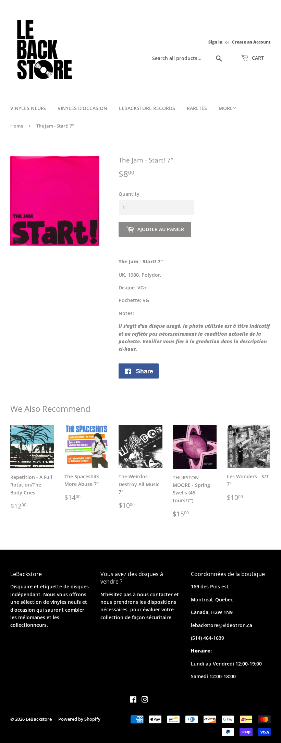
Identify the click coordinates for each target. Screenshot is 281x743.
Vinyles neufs (28, 108)
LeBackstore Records (147, 108)
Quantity (129, 194)
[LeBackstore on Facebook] (133, 700)
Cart (257, 58)
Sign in (215, 42)
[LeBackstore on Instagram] (145, 700)
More (226, 108)
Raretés (197, 108)
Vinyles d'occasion (82, 108)
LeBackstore (39, 719)
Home (16, 126)
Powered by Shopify (79, 719)
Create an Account (251, 42)
